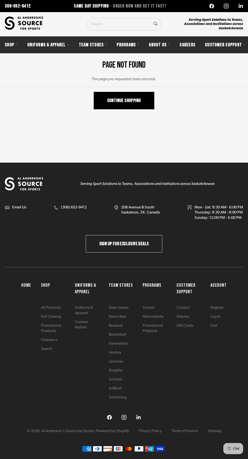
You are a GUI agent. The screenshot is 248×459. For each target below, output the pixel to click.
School (148, 308)
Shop (9, 45)
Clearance (49, 340)
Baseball (116, 326)
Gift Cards (185, 326)
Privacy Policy (150, 431)
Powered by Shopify (112, 431)
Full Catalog (51, 317)
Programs (126, 45)
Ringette (116, 370)
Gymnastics (118, 344)
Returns (183, 317)
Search (46, 349)
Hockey (115, 353)
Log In (215, 317)
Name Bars (117, 317)
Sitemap (214, 431)
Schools (115, 379)
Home (26, 285)
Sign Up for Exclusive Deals (124, 244)
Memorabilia (153, 317)
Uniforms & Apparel (46, 45)
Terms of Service (184, 431)
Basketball (117, 335)
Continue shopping (124, 100)
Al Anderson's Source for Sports (67, 431)
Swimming (117, 397)
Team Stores (91, 45)
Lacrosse (116, 362)
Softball (115, 388)
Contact (183, 308)
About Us (158, 45)
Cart (213, 326)
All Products (51, 308)
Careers (187, 45)
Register (217, 308)
